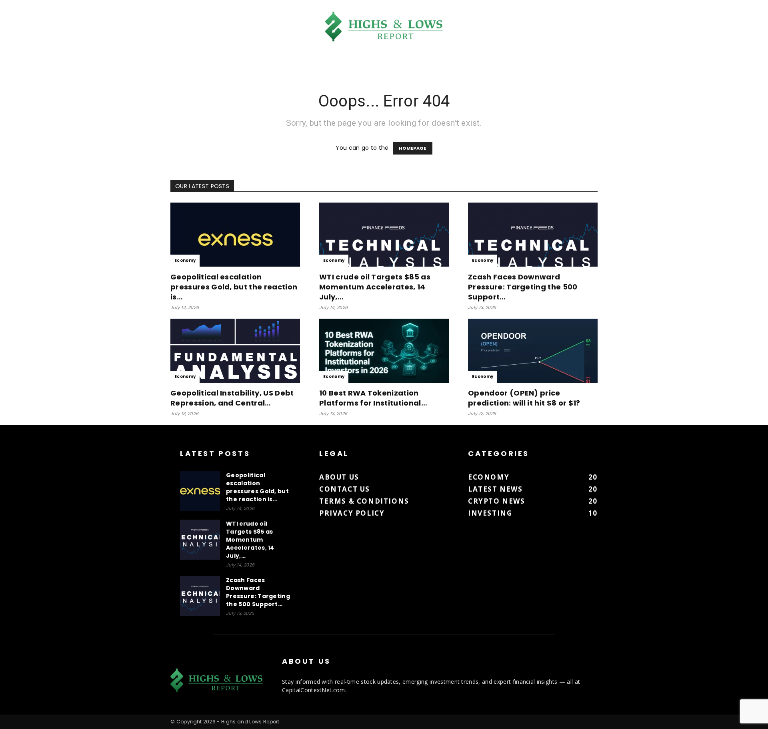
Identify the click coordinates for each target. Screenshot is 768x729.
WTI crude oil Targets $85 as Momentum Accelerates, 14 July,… (374, 287)
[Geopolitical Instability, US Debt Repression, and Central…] (235, 351)
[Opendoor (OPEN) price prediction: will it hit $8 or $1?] (533, 351)
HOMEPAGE (412, 148)
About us (339, 477)
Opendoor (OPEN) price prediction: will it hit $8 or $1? (524, 398)
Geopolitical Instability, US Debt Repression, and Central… (232, 398)
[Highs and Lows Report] (384, 27)
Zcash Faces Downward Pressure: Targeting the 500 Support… (523, 287)
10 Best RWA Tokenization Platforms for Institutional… (373, 398)
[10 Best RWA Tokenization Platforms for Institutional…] (384, 351)
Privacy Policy (351, 513)
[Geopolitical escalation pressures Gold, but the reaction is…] (235, 235)
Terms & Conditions (364, 501)
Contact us (344, 489)
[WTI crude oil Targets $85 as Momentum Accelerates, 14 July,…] (384, 235)
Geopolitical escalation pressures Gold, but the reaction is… (233, 287)
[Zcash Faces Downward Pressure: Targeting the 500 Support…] (533, 235)
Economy (185, 260)
